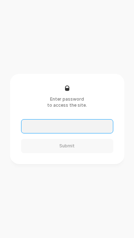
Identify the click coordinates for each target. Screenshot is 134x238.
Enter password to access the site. (67, 102)
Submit (67, 145)
